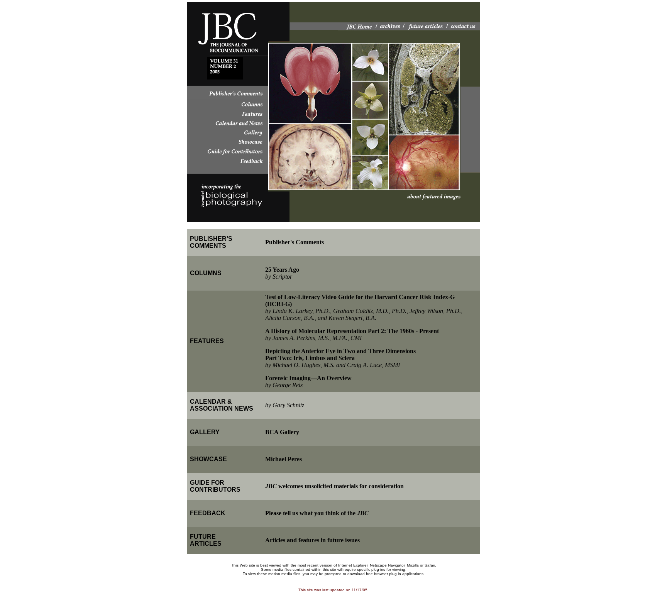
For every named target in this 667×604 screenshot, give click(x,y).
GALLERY (205, 432)
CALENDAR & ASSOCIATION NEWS (221, 405)
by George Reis (284, 385)
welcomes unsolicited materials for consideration (334, 486)
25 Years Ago (282, 269)
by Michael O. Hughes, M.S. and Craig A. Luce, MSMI (332, 365)
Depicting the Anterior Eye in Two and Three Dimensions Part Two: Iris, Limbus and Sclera (340, 354)
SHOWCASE (208, 459)
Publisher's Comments (294, 242)
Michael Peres (283, 459)
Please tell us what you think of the (317, 513)
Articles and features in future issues (312, 540)
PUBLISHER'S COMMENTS (211, 242)
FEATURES (207, 341)
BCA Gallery (282, 432)
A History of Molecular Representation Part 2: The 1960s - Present (352, 331)
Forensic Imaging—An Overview (308, 378)
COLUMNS (206, 273)
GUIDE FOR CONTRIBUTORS (215, 486)
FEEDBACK (207, 513)
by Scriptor (278, 276)
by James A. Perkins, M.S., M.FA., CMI (313, 338)
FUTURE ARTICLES (206, 540)
